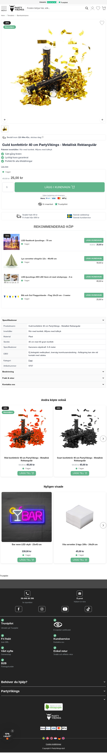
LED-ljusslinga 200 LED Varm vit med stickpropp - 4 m (46, 277)
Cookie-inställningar (53, 744)
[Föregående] (4, 119)
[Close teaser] (12, 731)
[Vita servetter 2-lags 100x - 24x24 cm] (80, 517)
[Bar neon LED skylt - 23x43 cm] (27, 517)
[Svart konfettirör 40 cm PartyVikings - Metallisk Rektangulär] (80, 430)
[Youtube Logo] (65, 609)
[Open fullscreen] (53, 71)
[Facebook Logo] (18, 609)
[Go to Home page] (17, 8)
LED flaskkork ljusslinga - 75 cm (36, 240)
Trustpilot (4, 576)
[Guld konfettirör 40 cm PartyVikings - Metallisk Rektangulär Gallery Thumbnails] (4, 128)
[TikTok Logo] (88, 609)
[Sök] (86, 8)
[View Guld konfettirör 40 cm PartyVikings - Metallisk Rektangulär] (4, 128)
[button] (53, 682)
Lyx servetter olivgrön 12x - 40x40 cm (39, 259)
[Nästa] (102, 119)
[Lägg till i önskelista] (102, 23)
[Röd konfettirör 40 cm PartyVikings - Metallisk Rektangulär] (27, 430)
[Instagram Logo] (41, 609)
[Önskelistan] (98, 8)
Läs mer (4, 166)
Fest (30, 360)
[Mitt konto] (92, 8)
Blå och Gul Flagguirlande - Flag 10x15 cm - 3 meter (45, 295)
